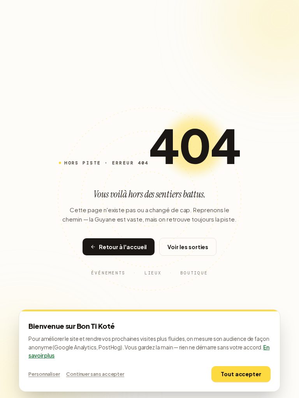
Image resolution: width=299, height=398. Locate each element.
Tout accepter (241, 373)
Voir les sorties (187, 246)
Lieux (153, 273)
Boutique (194, 273)
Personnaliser (44, 374)
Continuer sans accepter (95, 374)
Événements (108, 273)
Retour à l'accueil (123, 246)
